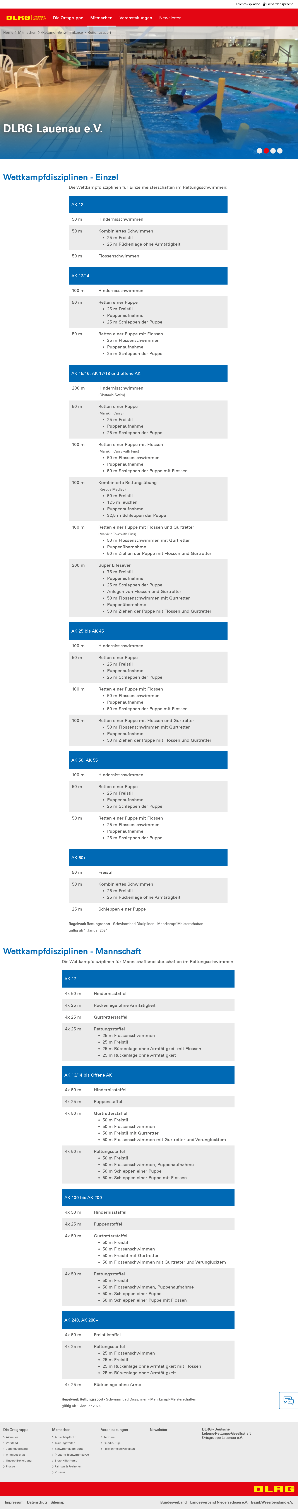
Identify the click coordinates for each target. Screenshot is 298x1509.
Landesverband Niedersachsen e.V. (219, 1502)
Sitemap (57, 1502)
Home (8, 32)
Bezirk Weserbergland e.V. (272, 1502)
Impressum (14, 1502)
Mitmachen (27, 32)
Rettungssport (99, 32)
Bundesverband (173, 1502)
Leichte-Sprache (248, 4)
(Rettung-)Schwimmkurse (62, 32)
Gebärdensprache (279, 4)
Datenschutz (37, 1502)
